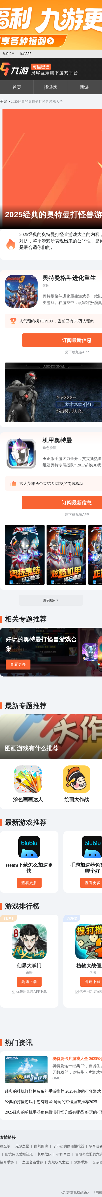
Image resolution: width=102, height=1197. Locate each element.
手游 (3, 101)
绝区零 (5, 1146)
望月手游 (7, 1162)
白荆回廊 (41, 1146)
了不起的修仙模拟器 (68, 1146)
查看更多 (18, 664)
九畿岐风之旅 (58, 1162)
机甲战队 (44, 1154)
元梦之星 (22, 1146)
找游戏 (50, 87)
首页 (16, 87)
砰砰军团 (63, 1154)
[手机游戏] (39, 69)
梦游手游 (81, 1162)
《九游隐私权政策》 (75, 1192)
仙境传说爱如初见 (19, 1154)
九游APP (25, 53)
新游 (84, 87)
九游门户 (8, 53)
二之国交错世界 (31, 1162)
